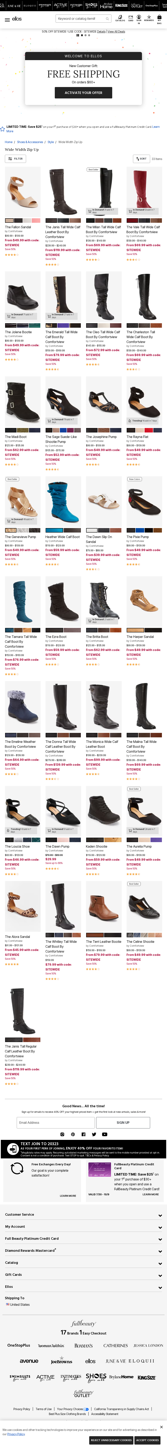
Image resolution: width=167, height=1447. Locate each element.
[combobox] (83, 18)
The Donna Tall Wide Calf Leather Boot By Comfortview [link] (60, 748)
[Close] (161, 1426)
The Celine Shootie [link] (140, 943)
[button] (139, 19)
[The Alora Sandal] (23, 906)
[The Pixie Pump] (144, 501)
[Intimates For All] (71, 1378)
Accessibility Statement (104, 1414)
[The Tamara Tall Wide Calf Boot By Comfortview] (23, 601)
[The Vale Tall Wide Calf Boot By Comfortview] (144, 192)
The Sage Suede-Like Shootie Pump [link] (61, 441)
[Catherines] (116, 1345)
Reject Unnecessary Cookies (111, 1440)
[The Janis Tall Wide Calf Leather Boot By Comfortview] (63, 192)
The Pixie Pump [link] (137, 539)
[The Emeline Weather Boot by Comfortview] (23, 706)
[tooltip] (14, 5)
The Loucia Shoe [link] (17, 848)
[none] (23, 192)
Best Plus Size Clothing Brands (67, 1414)
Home (8, 142)
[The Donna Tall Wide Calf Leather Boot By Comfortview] (63, 706)
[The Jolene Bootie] (23, 296)
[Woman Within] (51, 1345)
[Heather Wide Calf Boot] (63, 501)
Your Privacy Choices (70, 1409)
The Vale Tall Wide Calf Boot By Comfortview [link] (143, 231)
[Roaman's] (83, 1345)
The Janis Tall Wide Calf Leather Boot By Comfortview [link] (62, 234)
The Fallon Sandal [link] (18, 229)
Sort (143, 158)
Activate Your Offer (83, 93)
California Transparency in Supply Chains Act (121, 1409)
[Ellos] (90, 1361)
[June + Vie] (116, 1361)
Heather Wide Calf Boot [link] (62, 539)
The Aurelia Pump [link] (139, 848)
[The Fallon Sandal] (23, 192)
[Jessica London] (148, 1345)
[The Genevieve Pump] (23, 501)
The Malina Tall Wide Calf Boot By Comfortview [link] (141, 748)
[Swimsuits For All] (20, 1378)
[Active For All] (45, 1378)
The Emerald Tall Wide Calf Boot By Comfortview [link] (61, 338)
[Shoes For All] (96, 1378)
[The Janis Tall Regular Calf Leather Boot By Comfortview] (23, 1011)
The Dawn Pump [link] (57, 848)
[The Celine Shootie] (144, 906)
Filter (18, 158)
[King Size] (147, 1378)
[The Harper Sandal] (144, 601)
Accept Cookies (147, 1440)
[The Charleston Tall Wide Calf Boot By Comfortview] (144, 296)
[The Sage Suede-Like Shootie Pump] (63, 401)
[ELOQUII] (141, 1361)
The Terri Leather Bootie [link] (103, 943)
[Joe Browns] (61, 1361)
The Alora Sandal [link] (17, 938)
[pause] (77, 35)
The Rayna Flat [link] (137, 438)
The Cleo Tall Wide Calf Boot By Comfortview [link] (103, 336)
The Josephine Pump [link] (101, 438)
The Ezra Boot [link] (55, 638)
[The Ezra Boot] (63, 601)
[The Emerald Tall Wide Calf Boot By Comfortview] (63, 296)
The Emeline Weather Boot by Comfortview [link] (20, 746)
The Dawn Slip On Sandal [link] (99, 541)
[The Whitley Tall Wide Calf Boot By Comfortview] (63, 906)
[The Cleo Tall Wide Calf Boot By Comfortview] (104, 296)
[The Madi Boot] (23, 401)
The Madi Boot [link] (15, 438)
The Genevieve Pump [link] (20, 539)
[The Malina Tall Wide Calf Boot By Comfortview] (144, 706)
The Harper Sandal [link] (140, 638)
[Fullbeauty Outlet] (83, 1394)
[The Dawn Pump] (63, 811)
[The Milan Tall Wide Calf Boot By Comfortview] (104, 192)
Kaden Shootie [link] (96, 848)
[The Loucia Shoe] (23, 811)
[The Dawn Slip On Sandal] (104, 501)
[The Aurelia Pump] (144, 811)
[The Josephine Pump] (104, 401)
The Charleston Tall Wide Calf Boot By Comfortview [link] (140, 338)
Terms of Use (44, 1409)
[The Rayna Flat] (144, 401)
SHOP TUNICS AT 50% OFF (69, 31)
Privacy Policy (22, 1409)
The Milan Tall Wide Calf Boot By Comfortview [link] (103, 231)
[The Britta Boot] (104, 601)
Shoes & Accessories (30, 142)
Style (51, 142)
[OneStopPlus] (19, 1345)
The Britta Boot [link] (97, 638)
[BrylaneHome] (121, 1378)
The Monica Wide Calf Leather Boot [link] (102, 746)
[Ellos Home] (17, 18)
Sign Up (123, 1123)
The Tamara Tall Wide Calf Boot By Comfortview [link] (21, 643)
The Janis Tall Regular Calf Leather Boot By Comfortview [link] (21, 1053)
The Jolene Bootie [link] (18, 334)
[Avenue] (29, 1361)
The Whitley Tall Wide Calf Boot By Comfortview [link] (61, 948)
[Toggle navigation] (7, 19)
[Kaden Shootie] (104, 811)
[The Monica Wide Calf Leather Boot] (104, 706)
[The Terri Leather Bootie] (104, 906)
